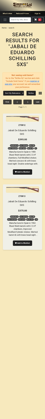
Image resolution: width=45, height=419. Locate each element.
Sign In (37, 13)
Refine (31, 93)
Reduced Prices (22, 13)
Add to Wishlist (23, 172)
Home (4, 28)
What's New (7, 13)
